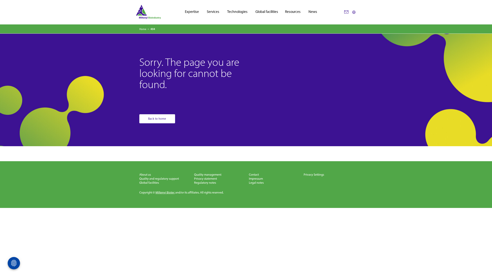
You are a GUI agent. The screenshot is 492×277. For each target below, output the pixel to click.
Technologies (237, 12)
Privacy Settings (314, 174)
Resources (293, 12)
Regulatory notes (205, 182)
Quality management (207, 174)
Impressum (256, 178)
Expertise (192, 12)
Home (142, 29)
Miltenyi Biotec (165, 192)
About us (145, 174)
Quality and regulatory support (159, 178)
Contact (254, 174)
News (312, 12)
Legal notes (256, 182)
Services (213, 12)
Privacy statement (205, 178)
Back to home (157, 118)
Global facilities (266, 12)
